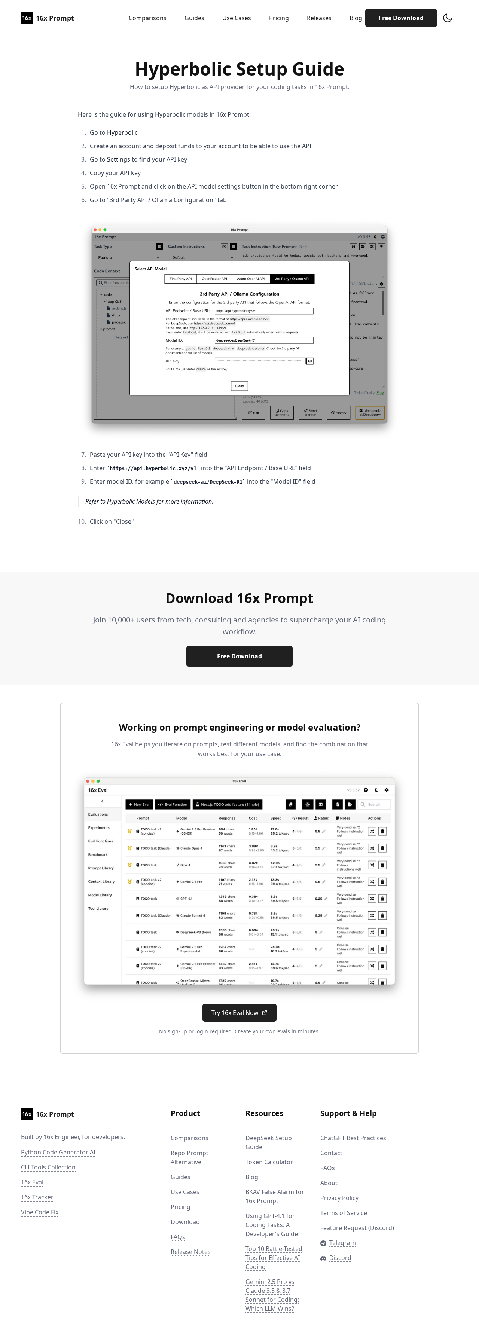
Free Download (401, 18)
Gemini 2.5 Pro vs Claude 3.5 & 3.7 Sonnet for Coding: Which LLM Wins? (272, 1295)
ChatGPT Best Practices (353, 1138)
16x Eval (32, 1182)
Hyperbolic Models (131, 501)
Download (185, 1222)
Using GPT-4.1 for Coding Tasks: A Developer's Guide (271, 1225)
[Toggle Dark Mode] (447, 17)
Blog (356, 18)
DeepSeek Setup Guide (268, 1142)
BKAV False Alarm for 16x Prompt (274, 1196)
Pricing (279, 18)
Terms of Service (343, 1213)
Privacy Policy (339, 1198)
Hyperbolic (122, 132)
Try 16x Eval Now (235, 1013)
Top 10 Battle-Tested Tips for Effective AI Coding (273, 1258)
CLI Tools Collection (48, 1167)
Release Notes (191, 1252)
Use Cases (236, 18)
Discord (340, 1258)
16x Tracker (37, 1197)
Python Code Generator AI (58, 1152)
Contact (331, 1153)
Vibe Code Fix (39, 1212)
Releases (319, 18)
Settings (118, 159)
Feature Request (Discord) (357, 1228)
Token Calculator (269, 1162)
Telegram (342, 1243)
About (329, 1183)
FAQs (178, 1237)
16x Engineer (61, 1137)
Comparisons (148, 18)
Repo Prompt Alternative (189, 1157)
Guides (194, 18)
